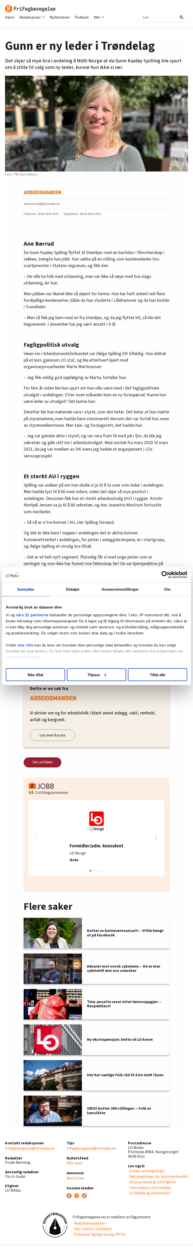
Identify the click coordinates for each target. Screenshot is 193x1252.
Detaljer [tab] (73, 589)
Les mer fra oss (52, 735)
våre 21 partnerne (32, 615)
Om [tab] (167, 589)
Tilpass (93, 674)
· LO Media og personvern (149, 1193)
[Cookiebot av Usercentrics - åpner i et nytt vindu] (165, 574)
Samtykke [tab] (25, 589)
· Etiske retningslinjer (146, 1171)
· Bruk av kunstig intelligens (151, 1182)
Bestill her (76, 1178)
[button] (156, 837)
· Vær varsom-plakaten (92, 1229)
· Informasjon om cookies (149, 1187)
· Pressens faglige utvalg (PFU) (99, 1234)
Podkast (82, 17)
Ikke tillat (35, 674)
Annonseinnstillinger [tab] (120, 589)
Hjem (9, 17)
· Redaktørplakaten (89, 1223)
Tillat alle (157, 674)
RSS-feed (74, 1163)
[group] (96, 838)
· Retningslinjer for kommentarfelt (158, 1176)
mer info (25, 645)
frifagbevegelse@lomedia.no (30, 1148)
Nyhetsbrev (60, 17)
